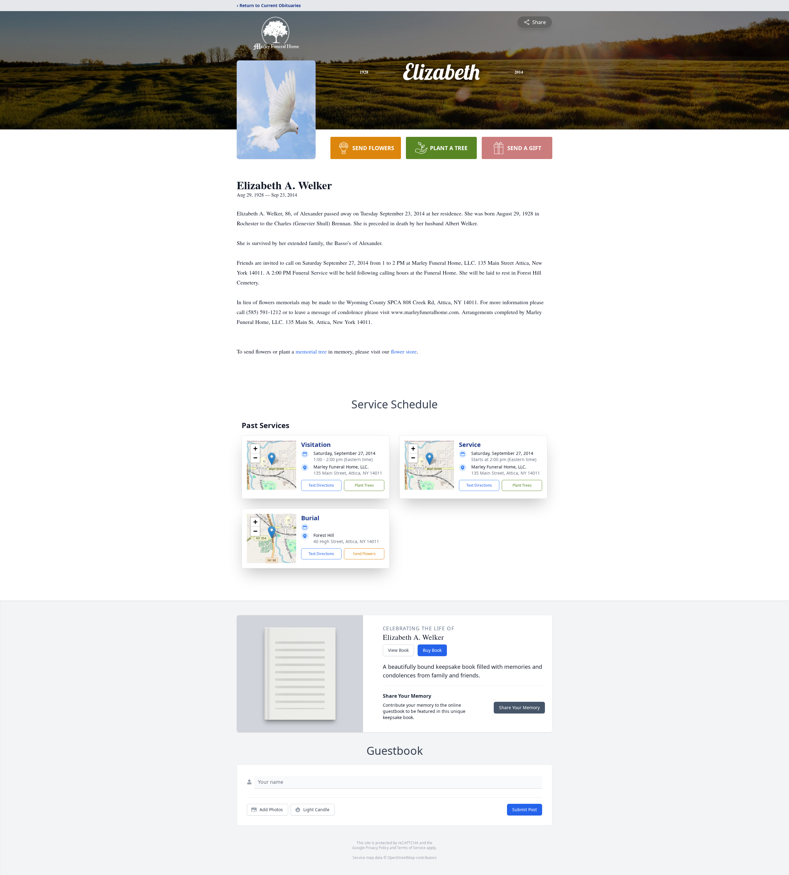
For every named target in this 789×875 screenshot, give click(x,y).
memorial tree (311, 351)
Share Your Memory (519, 707)
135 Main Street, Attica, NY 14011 (347, 473)
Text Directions (321, 485)
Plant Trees (364, 485)
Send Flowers (364, 553)
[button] (272, 458)
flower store (404, 351)
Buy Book (432, 650)
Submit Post (524, 809)
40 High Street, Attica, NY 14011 (346, 541)
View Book (398, 650)
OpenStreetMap (401, 857)
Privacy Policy (377, 847)
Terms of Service (411, 847)
